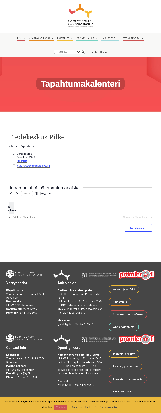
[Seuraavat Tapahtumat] (17, 194)
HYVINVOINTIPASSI (39, 38)
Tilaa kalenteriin (136, 227)
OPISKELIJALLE (85, 38)
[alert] (11, 208)
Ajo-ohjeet (22, 160)
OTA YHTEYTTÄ (131, 38)
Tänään (27, 193)
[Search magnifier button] (83, 52)
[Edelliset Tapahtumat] (11, 194)
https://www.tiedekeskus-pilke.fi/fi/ (33, 165)
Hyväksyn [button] (61, 407)
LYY (19, 38)
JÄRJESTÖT (108, 38)
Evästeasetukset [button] (80, 406)
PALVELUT (63, 38)
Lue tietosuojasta (106, 406)
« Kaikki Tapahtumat (22, 146)
